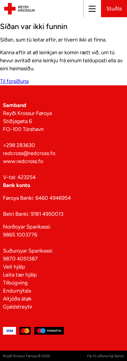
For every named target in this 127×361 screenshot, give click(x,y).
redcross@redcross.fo (29, 153)
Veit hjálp (14, 266)
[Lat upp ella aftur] (91, 8)
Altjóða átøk (17, 298)
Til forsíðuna (14, 81)
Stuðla (114, 8)
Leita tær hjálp (20, 274)
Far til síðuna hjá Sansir (105, 356)
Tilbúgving (15, 282)
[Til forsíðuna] (18, 8)
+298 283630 (19, 145)
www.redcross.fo (23, 161)
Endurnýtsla (17, 290)
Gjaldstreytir (17, 307)
